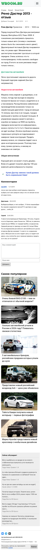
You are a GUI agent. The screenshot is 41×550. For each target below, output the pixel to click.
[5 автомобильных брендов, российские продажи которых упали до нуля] (19, 344)
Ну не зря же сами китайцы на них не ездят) (19, 484)
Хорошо (34, 547)
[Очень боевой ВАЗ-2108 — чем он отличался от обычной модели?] (19, 286)
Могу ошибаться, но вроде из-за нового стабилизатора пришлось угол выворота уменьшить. (17, 462)
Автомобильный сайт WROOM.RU (12, 537)
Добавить (5, 264)
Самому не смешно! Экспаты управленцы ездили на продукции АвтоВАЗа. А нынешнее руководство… (19, 518)
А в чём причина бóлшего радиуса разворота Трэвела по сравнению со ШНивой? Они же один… (19, 474)
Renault (10, 10)
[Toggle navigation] (37, 3)
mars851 (4, 187)
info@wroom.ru (6, 539)
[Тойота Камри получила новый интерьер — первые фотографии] (19, 401)
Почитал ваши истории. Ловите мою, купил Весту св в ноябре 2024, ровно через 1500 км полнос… (19, 494)
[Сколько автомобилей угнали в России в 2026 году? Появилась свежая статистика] (19, 314)
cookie (10, 547)
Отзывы (3, 10)
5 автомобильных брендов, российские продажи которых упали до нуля (20, 358)
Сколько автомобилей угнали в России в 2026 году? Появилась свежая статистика (17, 328)
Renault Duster (19, 10)
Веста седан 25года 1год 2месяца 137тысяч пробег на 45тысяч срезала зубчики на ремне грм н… (19, 506)
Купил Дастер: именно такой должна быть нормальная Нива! (22, 174)
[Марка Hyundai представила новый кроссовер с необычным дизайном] (19, 428)
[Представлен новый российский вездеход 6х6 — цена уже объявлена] (19, 374)
